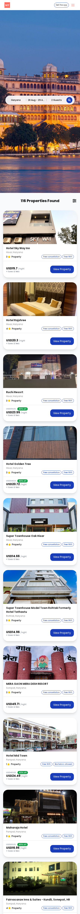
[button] (40, 227)
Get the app (61, 5)
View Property (62, 269)
